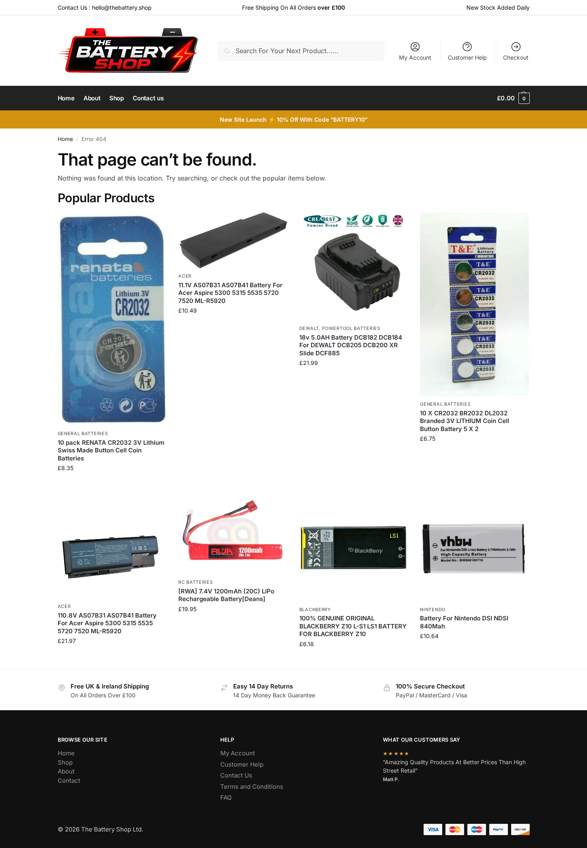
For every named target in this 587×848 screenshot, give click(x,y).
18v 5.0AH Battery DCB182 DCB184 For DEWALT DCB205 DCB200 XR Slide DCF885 (350, 345)
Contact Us (236, 775)
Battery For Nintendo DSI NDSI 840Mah (464, 622)
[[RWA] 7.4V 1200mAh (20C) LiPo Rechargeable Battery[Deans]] (232, 533)
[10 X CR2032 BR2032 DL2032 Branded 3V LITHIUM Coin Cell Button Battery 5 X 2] (474, 304)
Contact (69, 780)
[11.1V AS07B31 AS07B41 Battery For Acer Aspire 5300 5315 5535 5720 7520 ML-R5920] (232, 240)
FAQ (226, 797)
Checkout (516, 57)
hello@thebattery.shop (122, 7)
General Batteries (83, 433)
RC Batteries (195, 582)
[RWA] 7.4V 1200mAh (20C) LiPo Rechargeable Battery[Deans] (226, 595)
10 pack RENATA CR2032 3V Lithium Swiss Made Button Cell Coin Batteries (111, 450)
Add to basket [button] (111, 484)
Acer (185, 276)
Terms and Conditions (251, 786)
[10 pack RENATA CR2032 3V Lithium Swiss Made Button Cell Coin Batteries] (112, 319)
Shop (65, 762)
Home (65, 139)
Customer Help (467, 57)
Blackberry (315, 609)
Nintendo (432, 609)
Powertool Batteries (351, 328)
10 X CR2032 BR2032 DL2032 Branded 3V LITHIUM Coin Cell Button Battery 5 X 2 (464, 421)
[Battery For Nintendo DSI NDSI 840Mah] (474, 547)
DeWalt (309, 328)
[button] (513, 98)
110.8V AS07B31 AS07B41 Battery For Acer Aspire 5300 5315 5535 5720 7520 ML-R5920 (107, 623)
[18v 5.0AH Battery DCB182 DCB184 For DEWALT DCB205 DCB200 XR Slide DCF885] (353, 266)
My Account (415, 57)
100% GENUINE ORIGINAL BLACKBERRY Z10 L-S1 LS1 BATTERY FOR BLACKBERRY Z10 (353, 626)
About (66, 771)
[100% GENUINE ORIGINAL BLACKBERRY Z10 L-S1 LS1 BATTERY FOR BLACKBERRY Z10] (353, 547)
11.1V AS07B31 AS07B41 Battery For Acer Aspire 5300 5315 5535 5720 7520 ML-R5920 (230, 293)
